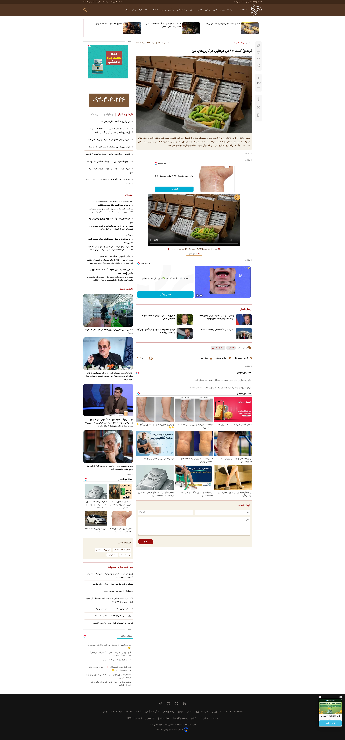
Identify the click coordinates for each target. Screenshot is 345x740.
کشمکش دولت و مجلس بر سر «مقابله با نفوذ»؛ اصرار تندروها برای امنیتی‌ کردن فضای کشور (111, 130)
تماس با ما (97, 1)
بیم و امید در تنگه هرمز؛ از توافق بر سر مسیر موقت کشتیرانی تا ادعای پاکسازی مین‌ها (109, 575)
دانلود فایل (193, 253)
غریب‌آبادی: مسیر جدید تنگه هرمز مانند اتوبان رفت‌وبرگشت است (111, 271)
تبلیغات (113, 1)
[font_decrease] (258, 87)
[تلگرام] (160, 703)
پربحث (94, 114)
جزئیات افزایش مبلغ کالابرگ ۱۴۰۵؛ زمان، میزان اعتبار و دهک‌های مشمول (163, 25)
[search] (85, 10)
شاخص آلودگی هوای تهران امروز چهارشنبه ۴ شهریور (107, 154)
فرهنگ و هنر (137, 9)
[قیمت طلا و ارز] (258, 99)
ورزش (222, 9)
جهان (127, 9)
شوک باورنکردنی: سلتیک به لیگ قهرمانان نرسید (109, 147)
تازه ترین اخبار (125, 114)
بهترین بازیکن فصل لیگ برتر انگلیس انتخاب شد (109, 140)
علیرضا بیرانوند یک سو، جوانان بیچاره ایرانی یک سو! (110, 220)
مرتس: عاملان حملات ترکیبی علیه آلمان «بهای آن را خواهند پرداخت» (156, 331)
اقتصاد (156, 9)
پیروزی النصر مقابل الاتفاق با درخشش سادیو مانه (108, 161)
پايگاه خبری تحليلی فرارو (167, 724)
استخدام (120, 1)
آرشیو (90, 1)
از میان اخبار (246, 309)
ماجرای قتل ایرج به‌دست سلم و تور (109, 23)
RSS (84, 1)
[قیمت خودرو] (258, 108)
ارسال (146, 541)
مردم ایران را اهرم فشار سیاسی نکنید (114, 121)
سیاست (230, 9)
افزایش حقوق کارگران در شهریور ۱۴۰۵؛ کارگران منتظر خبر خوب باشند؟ (109, 331)
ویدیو (192, 9)
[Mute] (201, 295)
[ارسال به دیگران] (258, 59)
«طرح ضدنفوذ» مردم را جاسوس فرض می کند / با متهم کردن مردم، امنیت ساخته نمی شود (109, 467)
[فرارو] (256, 10)
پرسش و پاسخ (164, 718)
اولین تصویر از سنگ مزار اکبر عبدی (115, 256)
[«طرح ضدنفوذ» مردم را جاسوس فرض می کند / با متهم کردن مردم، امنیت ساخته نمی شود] (108, 446)
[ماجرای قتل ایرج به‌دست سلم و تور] (132, 28)
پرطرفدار (108, 114)
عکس (200, 9)
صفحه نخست (241, 9)
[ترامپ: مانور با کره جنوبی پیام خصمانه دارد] (244, 333)
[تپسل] (156, 163)
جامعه (147, 9)
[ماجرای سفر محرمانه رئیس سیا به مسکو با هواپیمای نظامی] (185, 319)
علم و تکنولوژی (211, 9)
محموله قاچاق (218, 348)
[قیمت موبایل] (258, 116)
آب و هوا (138, 718)
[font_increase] (258, 78)
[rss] (184, 703)
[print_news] (258, 52)
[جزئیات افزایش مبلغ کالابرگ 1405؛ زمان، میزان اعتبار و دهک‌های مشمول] (191, 28)
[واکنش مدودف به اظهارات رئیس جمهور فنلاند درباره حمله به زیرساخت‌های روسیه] (244, 319)
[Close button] (340, 697)
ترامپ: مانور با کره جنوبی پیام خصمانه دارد (217, 329)
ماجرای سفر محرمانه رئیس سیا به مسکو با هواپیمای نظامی (158, 317)
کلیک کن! (174, 189)
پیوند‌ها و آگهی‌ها (180, 718)
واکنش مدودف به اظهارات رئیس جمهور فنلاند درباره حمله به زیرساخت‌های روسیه (216, 317)
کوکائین (231, 348)
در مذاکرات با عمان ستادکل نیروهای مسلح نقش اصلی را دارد (110, 241)
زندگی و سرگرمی (168, 9)
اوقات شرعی (150, 718)
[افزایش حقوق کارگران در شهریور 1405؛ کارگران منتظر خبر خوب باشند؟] (108, 310)
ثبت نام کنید (330, 723)
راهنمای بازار (182, 9)
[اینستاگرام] (168, 703)
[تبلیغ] (109, 100)
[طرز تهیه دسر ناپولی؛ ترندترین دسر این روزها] (250, 28)
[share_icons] (258, 66)
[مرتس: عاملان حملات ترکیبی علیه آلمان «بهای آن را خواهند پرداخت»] (185, 333)
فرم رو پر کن (165, 294)
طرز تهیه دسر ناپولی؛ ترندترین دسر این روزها (223, 23)
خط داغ (129, 195)
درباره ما (105, 1)
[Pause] (197, 295)
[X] (176, 703)
